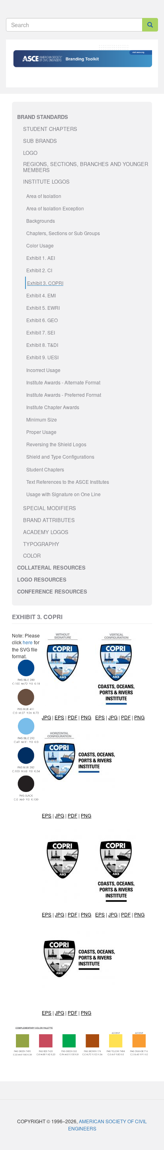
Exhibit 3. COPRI (45, 282)
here (28, 642)
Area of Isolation (43, 195)
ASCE (143, 53)
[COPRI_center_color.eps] (100, 717)
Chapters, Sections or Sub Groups (63, 233)
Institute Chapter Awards (52, 407)
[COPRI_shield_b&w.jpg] (59, 914)
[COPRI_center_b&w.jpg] (112, 914)
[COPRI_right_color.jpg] (59, 815)
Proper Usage (41, 431)
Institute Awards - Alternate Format (63, 382)
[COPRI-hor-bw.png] (86, 1012)
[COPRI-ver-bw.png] (139, 914)
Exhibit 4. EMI (41, 295)
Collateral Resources (51, 567)
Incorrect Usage (43, 369)
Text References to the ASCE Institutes (67, 481)
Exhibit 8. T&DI (42, 344)
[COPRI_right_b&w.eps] (46, 1012)
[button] (26, 730)
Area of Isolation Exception (55, 208)
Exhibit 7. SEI (40, 332)
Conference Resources (52, 591)
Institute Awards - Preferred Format (63, 394)
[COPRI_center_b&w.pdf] (126, 914)
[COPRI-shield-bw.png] (86, 914)
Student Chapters (45, 469)
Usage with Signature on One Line (63, 494)
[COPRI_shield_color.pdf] (72, 717)
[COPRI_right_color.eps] (46, 815)
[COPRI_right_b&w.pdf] (72, 1012)
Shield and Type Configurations (60, 456)
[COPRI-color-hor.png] (86, 815)
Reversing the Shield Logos (56, 444)
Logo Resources (41, 579)
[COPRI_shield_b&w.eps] (46, 914)
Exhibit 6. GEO (42, 320)
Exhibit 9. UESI (42, 357)
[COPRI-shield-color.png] (86, 717)
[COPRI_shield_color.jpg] (46, 717)
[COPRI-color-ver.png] (139, 717)
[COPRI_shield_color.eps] (59, 717)
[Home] (82, 67)
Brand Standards (42, 117)
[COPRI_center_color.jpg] (112, 717)
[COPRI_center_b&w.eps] (100, 914)
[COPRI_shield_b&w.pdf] (72, 914)
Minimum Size (41, 419)
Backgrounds (40, 220)
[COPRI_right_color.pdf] (72, 815)
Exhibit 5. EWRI (43, 307)
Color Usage (40, 245)
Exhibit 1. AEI (40, 257)
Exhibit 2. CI (39, 270)
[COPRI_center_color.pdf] (126, 717)
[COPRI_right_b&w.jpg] (59, 1012)
